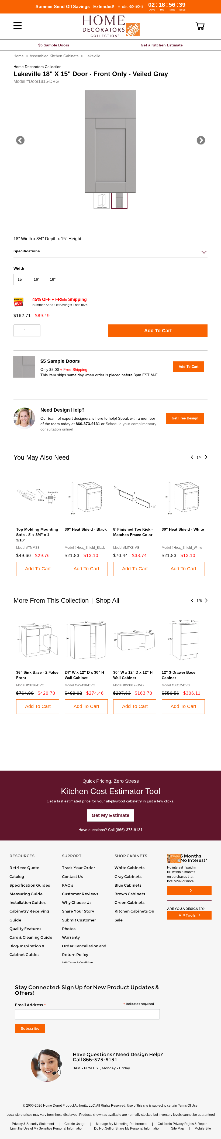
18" (53, 279)
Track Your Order (78, 867)
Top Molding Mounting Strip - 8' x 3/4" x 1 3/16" (37, 534)
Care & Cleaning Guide (30, 937)
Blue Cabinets (128, 885)
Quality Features (25, 928)
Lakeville (92, 56)
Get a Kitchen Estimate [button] (162, 45)
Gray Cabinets (128, 876)
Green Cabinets (129, 902)
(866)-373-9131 (129, 830)
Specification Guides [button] (29, 885)
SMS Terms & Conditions (77, 962)
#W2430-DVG (85, 685)
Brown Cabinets (130, 893)
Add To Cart (158, 330)
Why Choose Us (76, 902)
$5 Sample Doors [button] (53, 45)
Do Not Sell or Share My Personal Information (127, 1128)
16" (36, 279)
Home (18, 56)
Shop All (107, 600)
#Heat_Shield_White (187, 548)
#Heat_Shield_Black (90, 548)
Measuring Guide (26, 893)
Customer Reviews (80, 893)
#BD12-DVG (181, 685)
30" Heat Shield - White (183, 529)
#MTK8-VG (131, 548)
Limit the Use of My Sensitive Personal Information (47, 1128)
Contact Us (72, 876)
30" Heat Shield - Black (86, 529)
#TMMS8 (32, 548)
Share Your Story (78, 911)
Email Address (84, 1005)
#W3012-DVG (133, 685)
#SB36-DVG (35, 685)
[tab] (110, 251)
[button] (200, 26)
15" (20, 279)
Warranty (71, 937)
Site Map (177, 1128)
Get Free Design (185, 418)
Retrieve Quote (24, 867)
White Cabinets (129, 867)
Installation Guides (27, 902)
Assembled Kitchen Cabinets (54, 56)
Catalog (16, 876)
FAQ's (67, 885)
